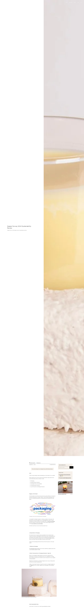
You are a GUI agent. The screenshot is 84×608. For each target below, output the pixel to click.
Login (78, 2)
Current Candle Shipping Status (65, 477)
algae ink (32, 565)
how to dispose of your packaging (37, 523)
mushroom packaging (51, 521)
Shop (66, 2)
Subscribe (70, 2)
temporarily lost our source (35, 548)
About (75, 2)
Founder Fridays (53, 464)
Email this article (32, 462)
